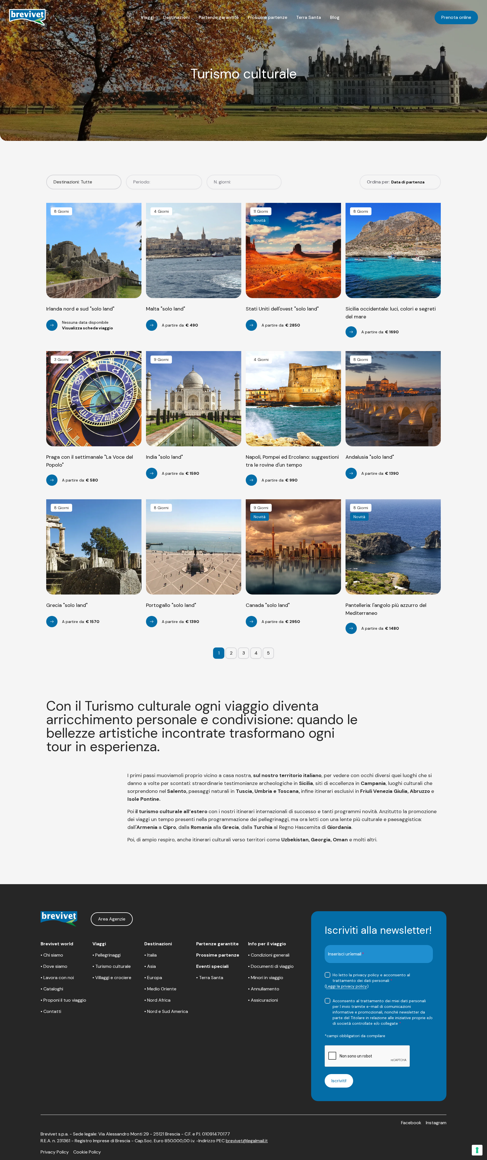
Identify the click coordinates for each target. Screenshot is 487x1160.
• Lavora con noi (57, 978)
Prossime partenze (267, 17)
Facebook (411, 1123)
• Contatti (51, 1011)
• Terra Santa (209, 978)
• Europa (153, 978)
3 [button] (243, 653)
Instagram (436, 1123)
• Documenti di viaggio (271, 966)
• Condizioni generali (268, 955)
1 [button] (219, 653)
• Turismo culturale (111, 966)
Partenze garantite (219, 17)
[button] (147, 17)
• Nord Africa (157, 1000)
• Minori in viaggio (265, 978)
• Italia (150, 955)
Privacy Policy (55, 1152)
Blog (335, 17)
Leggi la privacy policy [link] (346, 986)
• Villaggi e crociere (111, 978)
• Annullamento (263, 989)
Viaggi (147, 17)
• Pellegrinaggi (106, 955)
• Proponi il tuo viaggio (63, 1000)
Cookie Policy (87, 1152)
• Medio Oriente (160, 989)
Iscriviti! (338, 1081)
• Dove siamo (54, 966)
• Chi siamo (52, 955)
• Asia (150, 966)
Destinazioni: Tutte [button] (73, 182)
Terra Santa (308, 17)
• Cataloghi (52, 989)
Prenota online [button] (456, 17)
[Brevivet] (27, 17)
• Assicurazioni (263, 1000)
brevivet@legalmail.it (247, 1141)
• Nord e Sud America (166, 1011)
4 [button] (256, 653)
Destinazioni (176, 17)
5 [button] (268, 653)
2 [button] (231, 653)
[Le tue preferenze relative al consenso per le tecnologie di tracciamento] (477, 1150)
